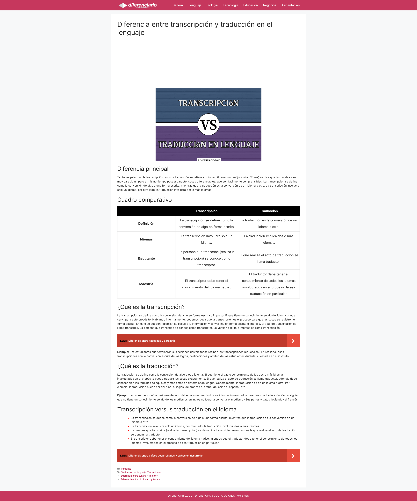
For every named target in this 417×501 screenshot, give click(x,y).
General (178, 5)
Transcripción (154, 472)
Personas (126, 468)
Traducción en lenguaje (133, 472)
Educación (250, 5)
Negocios (269, 5)
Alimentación (290, 5)
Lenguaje (195, 5)
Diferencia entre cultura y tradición (139, 475)
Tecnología (230, 5)
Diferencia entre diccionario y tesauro (141, 479)
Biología (212, 5)
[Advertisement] (208, 59)
